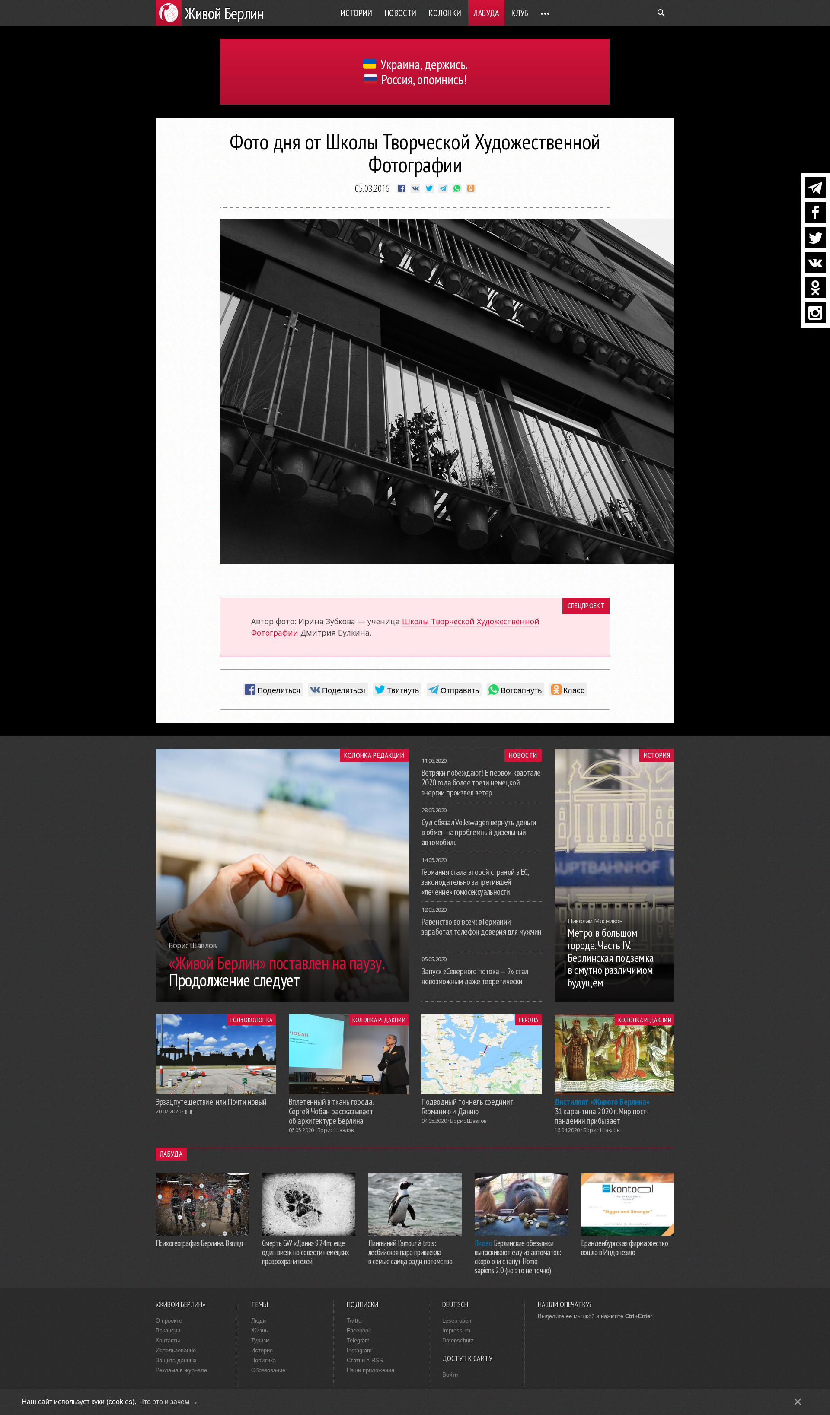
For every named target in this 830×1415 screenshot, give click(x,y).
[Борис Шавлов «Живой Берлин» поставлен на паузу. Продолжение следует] (282, 999)
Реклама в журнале (181, 1370)
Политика (263, 1360)
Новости (401, 13)
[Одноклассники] (815, 287)
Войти (450, 1374)
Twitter (355, 1320)
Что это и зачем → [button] (168, 1401)
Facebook (359, 1330)
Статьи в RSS (365, 1360)
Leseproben (456, 1320)
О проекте (169, 1320)
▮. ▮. (188, 1111)
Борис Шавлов (335, 1130)
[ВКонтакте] (815, 262)
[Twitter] (815, 237)
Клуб (520, 13)
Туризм (260, 1340)
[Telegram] (815, 187)
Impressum (456, 1330)
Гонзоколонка (251, 1019)
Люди (258, 1320)
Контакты (168, 1340)
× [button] (797, 1402)
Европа (528, 1019)
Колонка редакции (374, 755)
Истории (357, 13)
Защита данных (176, 1360)
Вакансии (168, 1330)
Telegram (358, 1340)
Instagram (359, 1350)
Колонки (445, 13)
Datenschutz (458, 1340)
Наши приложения (370, 1370)
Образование (268, 1370)
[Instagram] (815, 312)
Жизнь (259, 1330)
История (657, 755)
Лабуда (486, 13)
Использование (176, 1350)
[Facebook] (815, 212)
